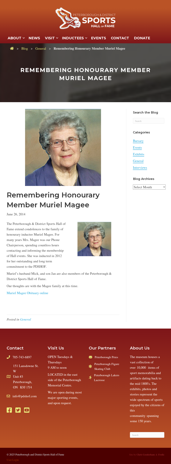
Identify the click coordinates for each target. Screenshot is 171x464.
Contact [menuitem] (120, 38)
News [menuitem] (34, 38)
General (40, 48)
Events (137, 147)
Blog (24, 48)
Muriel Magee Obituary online (27, 293)
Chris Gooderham (146, 454)
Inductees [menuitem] (73, 38)
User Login (13, 459)
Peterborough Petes (106, 357)
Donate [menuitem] (142, 38)
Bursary (138, 140)
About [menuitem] (14, 38)
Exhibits (138, 154)
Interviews (140, 167)
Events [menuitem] (98, 38)
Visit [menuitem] (50, 38)
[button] (23, 38)
